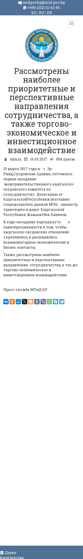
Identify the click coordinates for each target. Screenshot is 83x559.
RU (41, 12)
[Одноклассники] (12, 301)
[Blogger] (30, 301)
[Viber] (43, 301)
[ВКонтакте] (6, 301)
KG (33, 12)
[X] (24, 301)
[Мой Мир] (18, 301)
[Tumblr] (37, 301)
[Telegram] (61, 301)
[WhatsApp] (49, 301)
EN (49, 12)
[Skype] (55, 301)
